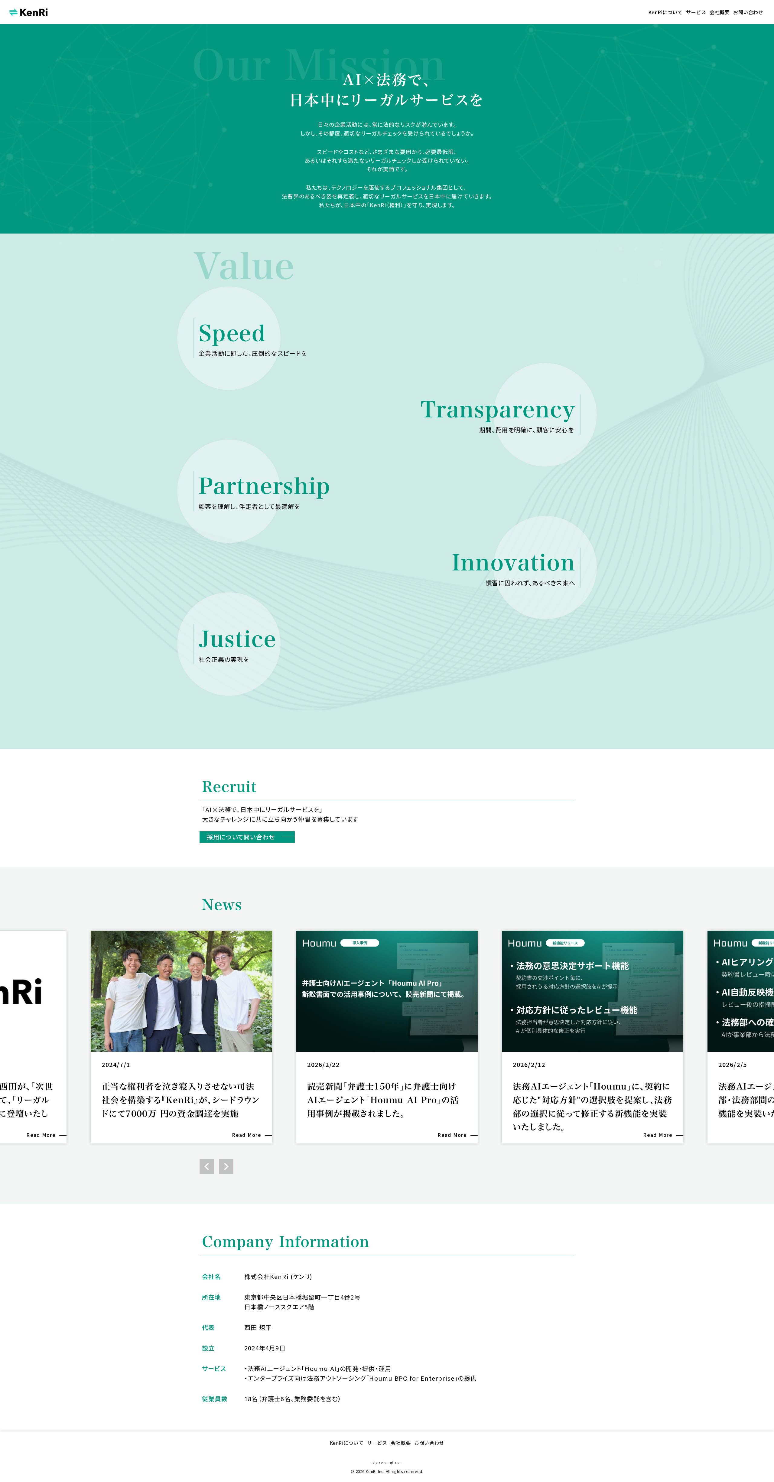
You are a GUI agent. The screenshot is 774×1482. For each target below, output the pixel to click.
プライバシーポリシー (387, 1463)
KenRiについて (665, 12)
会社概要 (720, 12)
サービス (696, 12)
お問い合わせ (748, 12)
